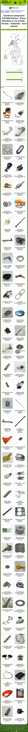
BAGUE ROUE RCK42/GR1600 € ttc (7, 502)
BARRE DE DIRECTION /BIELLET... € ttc (7, 103)
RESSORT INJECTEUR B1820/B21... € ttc (7, 393)
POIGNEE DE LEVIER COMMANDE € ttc (20, 448)
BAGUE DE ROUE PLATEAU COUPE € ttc (7, 720)
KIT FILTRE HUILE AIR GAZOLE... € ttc (7, 122)
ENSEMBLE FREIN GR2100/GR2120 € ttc (20, 357)
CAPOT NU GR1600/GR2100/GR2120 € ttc (7, 702)
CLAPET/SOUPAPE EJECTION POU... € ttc (7, 575)
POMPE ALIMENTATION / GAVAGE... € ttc (20, 503)
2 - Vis (21, 77)
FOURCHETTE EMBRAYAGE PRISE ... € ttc (7, 194)
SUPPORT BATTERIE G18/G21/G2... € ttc (7, 520)
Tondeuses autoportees (15, 10)
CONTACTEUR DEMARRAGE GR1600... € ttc (7, 176)
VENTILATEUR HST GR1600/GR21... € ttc (7, 158)
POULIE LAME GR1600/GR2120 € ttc (20, 321)
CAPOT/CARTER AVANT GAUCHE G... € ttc (7, 448)
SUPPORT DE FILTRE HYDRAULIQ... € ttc (20, 248)
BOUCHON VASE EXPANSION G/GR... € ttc (7, 466)
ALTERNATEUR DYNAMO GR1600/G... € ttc (20, 593)
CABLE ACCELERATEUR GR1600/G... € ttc (7, 684)
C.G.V (11, 729)
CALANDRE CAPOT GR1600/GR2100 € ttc (7, 647)
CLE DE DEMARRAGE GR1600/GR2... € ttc (7, 665)
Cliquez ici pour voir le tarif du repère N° (14, 73)
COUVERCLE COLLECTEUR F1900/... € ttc (20, 466)
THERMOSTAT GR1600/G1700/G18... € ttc (20, 665)
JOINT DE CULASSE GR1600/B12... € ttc (20, 520)
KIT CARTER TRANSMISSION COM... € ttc (20, 647)
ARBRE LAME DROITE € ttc (7, 611)
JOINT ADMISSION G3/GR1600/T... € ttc (7, 629)
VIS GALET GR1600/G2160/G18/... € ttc (20, 230)
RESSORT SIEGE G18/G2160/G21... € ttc (7, 412)
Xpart (12, 731)
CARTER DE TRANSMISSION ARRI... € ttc (7, 140)
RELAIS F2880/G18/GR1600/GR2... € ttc (20, 176)
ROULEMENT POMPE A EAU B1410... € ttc (20, 194)
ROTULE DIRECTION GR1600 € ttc (20, 412)
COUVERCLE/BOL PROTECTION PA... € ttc (20, 538)
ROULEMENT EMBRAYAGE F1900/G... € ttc (20, 611)
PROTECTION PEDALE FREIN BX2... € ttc (20, 683)
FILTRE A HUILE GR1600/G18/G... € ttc (7, 538)
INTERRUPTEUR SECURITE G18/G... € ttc (7, 321)
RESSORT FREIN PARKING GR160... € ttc (20, 122)
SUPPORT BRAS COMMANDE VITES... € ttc (7, 357)
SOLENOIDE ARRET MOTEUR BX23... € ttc (7, 557)
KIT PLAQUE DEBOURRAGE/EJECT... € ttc (7, 593)
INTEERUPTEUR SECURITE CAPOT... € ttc (20, 393)
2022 (14, 731)
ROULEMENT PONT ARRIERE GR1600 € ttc (20, 267)
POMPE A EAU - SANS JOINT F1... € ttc (20, 484)
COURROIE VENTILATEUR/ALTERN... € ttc (20, 303)
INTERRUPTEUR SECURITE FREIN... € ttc (7, 484)
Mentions (7, 729)
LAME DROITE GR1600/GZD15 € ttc (7, 430)
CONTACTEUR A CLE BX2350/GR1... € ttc (7, 285)
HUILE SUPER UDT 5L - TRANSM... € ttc (20, 702)
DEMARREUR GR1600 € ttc (7, 302)
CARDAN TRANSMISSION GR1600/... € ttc (20, 430)
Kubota (7, 10)
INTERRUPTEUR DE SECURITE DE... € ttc (7, 339)
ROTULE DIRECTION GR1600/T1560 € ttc (20, 285)
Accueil (2, 10)
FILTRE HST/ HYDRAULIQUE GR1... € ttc (7, 212)
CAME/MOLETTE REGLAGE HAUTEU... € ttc (20, 720)
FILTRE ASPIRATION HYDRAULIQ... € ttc (7, 375)
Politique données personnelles (21, 729)
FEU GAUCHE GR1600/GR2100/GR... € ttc (20, 103)
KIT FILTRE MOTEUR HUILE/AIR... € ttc (20, 212)
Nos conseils (3, 729)
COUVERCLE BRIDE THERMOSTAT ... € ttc (20, 629)
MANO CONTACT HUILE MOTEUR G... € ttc (20, 375)
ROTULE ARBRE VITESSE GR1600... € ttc (7, 267)
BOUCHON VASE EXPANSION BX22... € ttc (20, 575)
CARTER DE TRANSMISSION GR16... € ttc (20, 140)
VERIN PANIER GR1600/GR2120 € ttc (20, 339)
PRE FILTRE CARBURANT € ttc (7, 230)
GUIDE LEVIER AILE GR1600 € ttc (20, 158)
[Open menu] (24, 1)
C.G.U (14, 729)
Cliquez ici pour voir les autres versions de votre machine (14, 29)
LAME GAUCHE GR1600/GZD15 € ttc (7, 248)
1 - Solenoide (19, 69)
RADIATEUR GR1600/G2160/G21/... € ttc (20, 557)
